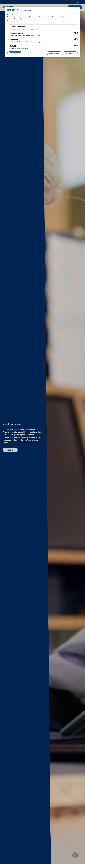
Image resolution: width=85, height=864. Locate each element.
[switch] (76, 33)
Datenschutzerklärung (14, 21)
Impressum (26, 21)
